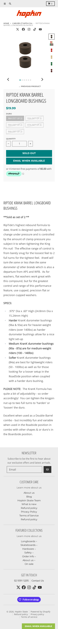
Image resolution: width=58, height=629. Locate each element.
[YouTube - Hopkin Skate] (40, 29)
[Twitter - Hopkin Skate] (17, 29)
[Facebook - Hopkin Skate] (23, 29)
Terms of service (29, 617)
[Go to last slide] (8, 79)
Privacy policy (37, 614)
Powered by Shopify (40, 611)
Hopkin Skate (21, 611)
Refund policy (21, 614)
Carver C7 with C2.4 (22, 23)
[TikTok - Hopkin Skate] (35, 29)
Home (6, 23)
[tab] (20, 80)
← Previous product (30, 86)
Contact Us (38, 580)
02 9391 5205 (21, 580)
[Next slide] (42, 79)
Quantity (11, 139)
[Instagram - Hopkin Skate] (29, 29)
